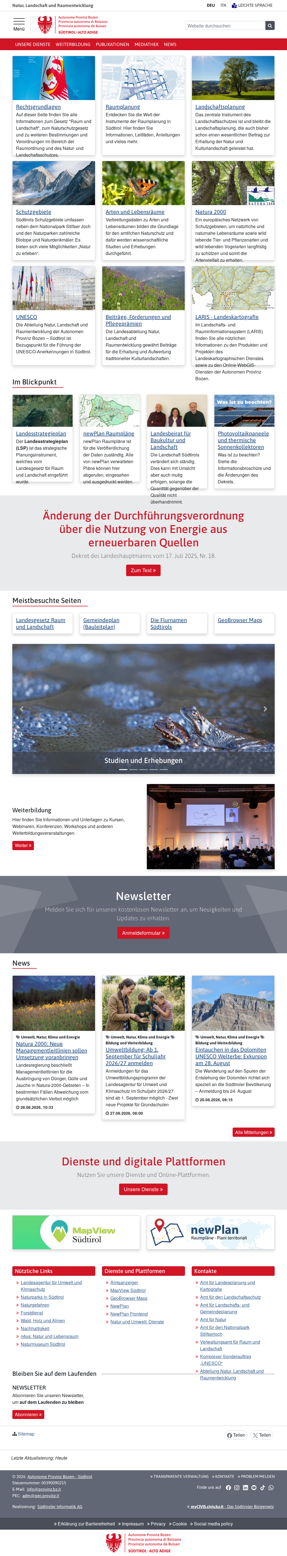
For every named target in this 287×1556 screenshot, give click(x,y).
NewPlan (119, 1306)
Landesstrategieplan (41, 433)
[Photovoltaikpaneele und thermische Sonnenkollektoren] (244, 410)
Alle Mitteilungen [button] (252, 1132)
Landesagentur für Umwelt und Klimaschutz (51, 1285)
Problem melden (257, 1476)
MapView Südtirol (128, 1290)
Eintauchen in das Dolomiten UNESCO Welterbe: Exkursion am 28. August (231, 1056)
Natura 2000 (210, 211)
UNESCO (26, 317)
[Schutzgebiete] (54, 182)
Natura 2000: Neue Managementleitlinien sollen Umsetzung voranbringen (51, 1050)
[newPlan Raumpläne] (110, 410)
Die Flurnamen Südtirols (169, 623)
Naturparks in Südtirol (42, 1297)
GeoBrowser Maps (240, 620)
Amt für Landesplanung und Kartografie (227, 1285)
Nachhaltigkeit (35, 1328)
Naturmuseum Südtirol (43, 1344)
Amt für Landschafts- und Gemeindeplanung (224, 1308)
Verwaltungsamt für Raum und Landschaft (230, 1345)
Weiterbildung (73, 44)
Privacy (158, 1523)
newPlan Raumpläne (108, 433)
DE (211, 5)
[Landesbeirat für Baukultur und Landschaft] (177, 410)
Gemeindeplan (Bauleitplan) (101, 623)
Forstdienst (32, 1312)
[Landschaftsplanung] (233, 77)
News (170, 44)
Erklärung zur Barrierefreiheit (86, 1523)
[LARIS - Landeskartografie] (233, 287)
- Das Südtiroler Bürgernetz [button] (232, 1506)
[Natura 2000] (233, 182)
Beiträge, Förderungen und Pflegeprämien (138, 320)
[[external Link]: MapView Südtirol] (76, 1232)
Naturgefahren (35, 1305)
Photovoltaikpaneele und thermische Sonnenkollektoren (243, 440)
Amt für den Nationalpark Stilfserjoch (224, 1330)
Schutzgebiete (33, 211)
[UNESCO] (54, 287)
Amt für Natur (213, 1319)
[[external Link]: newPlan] (210, 1232)
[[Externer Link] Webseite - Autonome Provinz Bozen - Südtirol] (72, 25)
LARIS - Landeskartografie (227, 317)
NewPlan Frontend (129, 1314)
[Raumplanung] (143, 77)
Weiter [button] (22, 845)
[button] (143, 760)
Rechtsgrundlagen (38, 106)
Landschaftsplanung (220, 106)
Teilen (238, 1435)
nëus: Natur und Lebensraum (49, 1336)
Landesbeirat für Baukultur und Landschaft (171, 440)
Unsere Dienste (32, 44)
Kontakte (224, 1476)
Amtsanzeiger (124, 1282)
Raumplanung (123, 106)
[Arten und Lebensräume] (143, 182)
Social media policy (213, 1523)
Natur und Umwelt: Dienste (137, 1321)
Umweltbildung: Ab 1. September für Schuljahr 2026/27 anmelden (136, 1056)
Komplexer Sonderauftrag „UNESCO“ (225, 1359)
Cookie (179, 1523)
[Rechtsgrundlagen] (54, 77)
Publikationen (112, 44)
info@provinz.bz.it (44, 1489)
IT (223, 5)
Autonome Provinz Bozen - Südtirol (59, 1476)
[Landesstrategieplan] (43, 410)
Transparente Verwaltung (181, 1476)
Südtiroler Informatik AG (60, 1506)
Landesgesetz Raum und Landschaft (40, 623)
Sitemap (26, 1433)
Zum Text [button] (142, 570)
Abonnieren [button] (27, 1414)
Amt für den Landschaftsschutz (230, 1297)
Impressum (132, 1523)
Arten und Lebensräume (135, 211)
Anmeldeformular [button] (142, 932)
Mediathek (147, 44)
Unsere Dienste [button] (142, 1189)
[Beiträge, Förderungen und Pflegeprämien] (143, 287)
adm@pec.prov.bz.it (40, 1495)
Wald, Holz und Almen (43, 1320)
